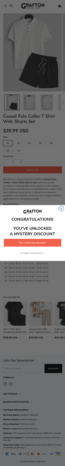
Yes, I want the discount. (32, 242)
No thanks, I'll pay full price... (32, 253)
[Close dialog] (61, 208)
